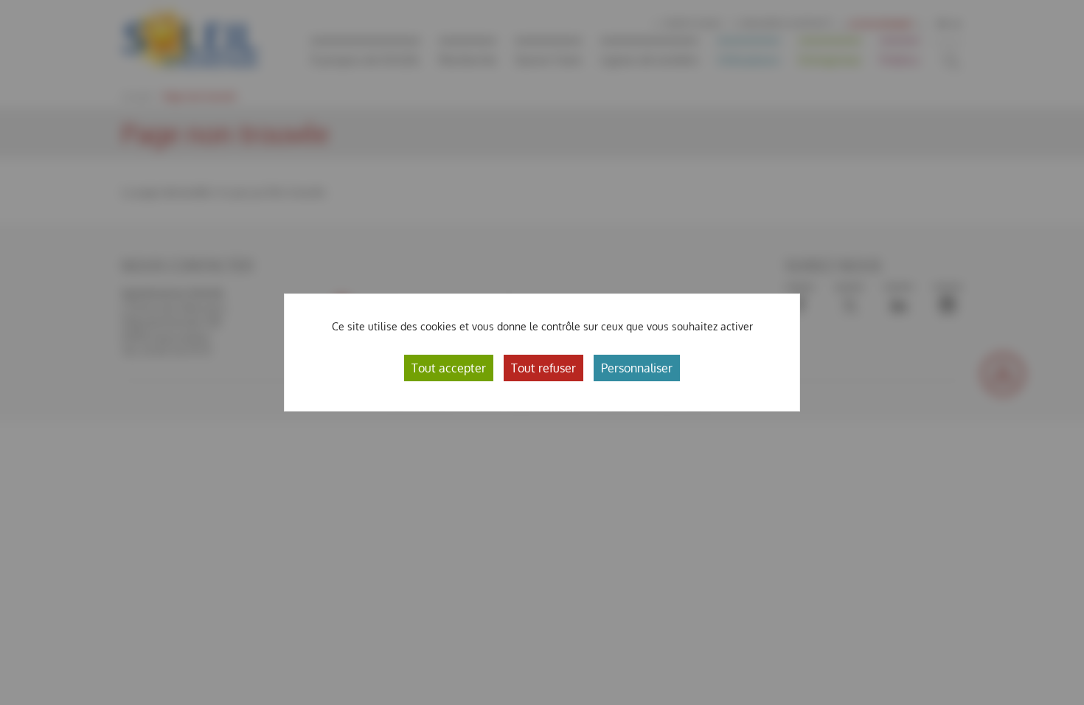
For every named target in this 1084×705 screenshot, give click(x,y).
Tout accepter (448, 368)
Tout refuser (543, 368)
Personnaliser (637, 368)
